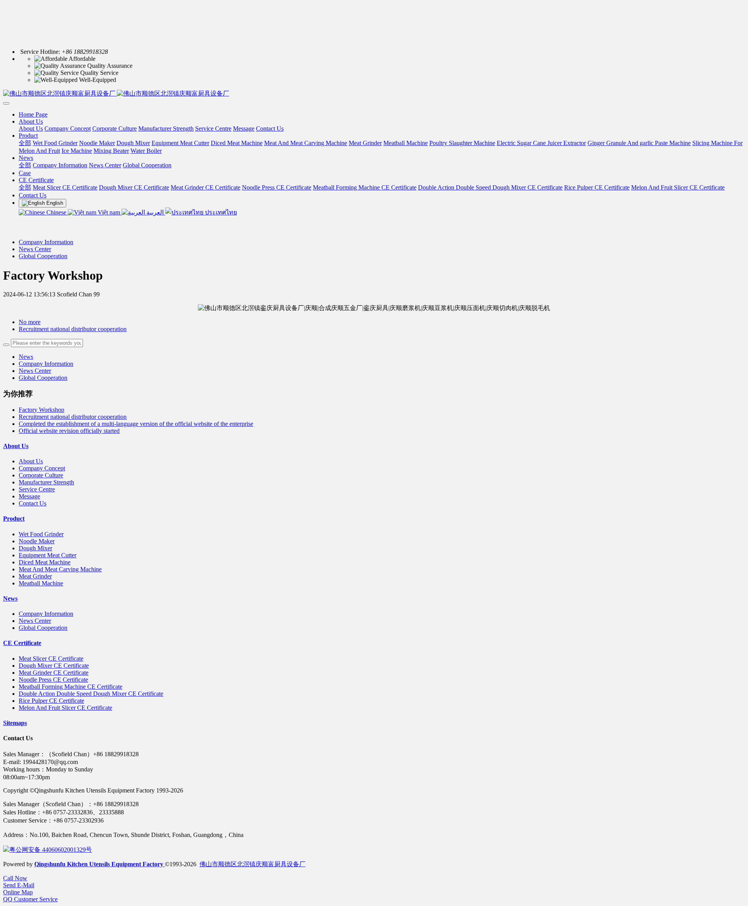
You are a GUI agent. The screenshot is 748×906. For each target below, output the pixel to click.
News (26, 356)
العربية (155, 212)
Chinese (56, 212)
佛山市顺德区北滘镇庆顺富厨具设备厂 (252, 864)
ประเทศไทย (220, 212)
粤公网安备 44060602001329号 (50, 849)
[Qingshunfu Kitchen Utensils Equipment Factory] (374, 94)
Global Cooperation (43, 256)
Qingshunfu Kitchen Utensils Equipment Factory (99, 864)
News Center (35, 249)
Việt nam (109, 212)
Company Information (46, 242)
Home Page (33, 114)
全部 (25, 143)
